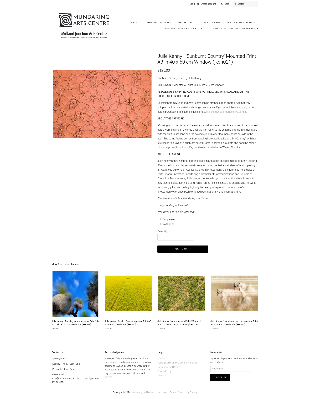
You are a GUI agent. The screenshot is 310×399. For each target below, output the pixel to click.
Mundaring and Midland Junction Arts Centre (153, 392)
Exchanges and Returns (169, 367)
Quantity (162, 231)
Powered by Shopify (187, 392)
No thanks (168, 224)
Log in (193, 4)
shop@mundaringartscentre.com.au (226, 111)
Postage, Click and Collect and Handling (177, 362)
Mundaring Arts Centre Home (181, 28)
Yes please (168, 219)
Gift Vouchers (210, 22)
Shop (135, 22)
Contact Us (163, 358)
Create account (208, 4)
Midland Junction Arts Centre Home (233, 28)
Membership (186, 22)
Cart (226, 4)
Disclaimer (162, 375)
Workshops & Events (241, 22)
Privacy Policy (164, 371)
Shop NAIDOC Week (159, 22)
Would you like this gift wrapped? (176, 212)
